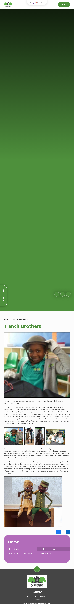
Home (6, 319)
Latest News (22, 319)
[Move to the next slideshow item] (62, 294)
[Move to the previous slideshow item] (56, 294)
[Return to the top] (37, 569)
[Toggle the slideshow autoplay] (68, 294)
